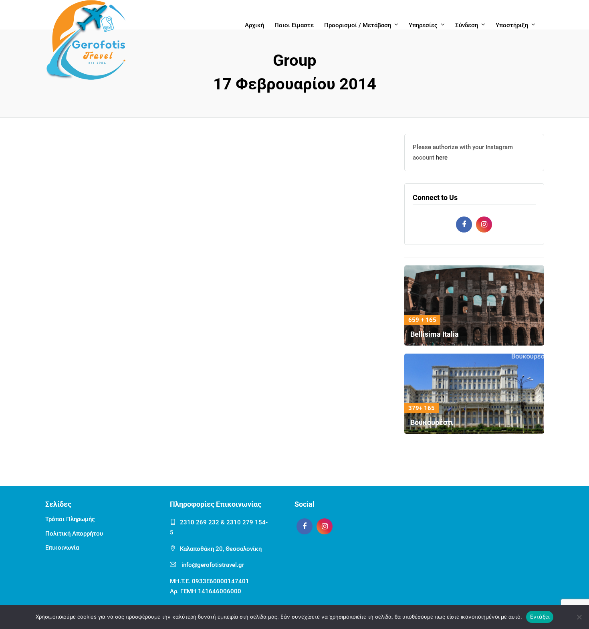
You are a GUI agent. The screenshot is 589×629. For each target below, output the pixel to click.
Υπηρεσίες (423, 25)
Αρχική (254, 25)
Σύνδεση (466, 25)
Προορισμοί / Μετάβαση (357, 25)
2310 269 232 (199, 522)
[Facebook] (464, 224)
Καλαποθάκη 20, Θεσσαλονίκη (221, 548)
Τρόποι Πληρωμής (70, 519)
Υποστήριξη (512, 25)
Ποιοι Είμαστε (294, 25)
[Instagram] (484, 224)
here (442, 157)
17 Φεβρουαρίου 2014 (294, 84)
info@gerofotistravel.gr (213, 564)
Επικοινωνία (62, 547)
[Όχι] (579, 617)
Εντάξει (540, 616)
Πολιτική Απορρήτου (74, 533)
